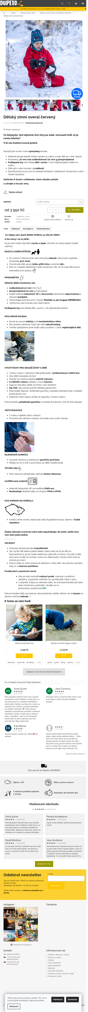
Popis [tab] (6, 229)
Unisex (27, 216)
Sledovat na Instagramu (22, 945)
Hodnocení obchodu (44, 804)
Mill (44, 588)
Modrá (18, 219)
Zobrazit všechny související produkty (44, 672)
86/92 (63, 662)
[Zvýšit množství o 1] (61, 210)
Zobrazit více (44, 864)
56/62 (49, 662)
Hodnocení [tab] (16, 229)
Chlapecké (20, 216)
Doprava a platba (54, 957)
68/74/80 (11, 662)
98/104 (70, 662)
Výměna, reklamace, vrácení (58, 955)
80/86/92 (30, 662)
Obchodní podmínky (55, 971)
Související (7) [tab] (28, 229)
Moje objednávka (54, 965)
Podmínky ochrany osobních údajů (61, 974)
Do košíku (76, 210)
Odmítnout (58, 999)
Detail (24, 656)
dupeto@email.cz (13, 954)
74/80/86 (20, 662)
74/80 (56, 662)
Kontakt (51, 960)
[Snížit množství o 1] (50, 210)
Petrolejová (26, 219)
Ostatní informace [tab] (43, 229)
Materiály (51, 968)
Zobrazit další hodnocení (75, 754)
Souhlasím (72, 999)
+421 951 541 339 (13, 962)
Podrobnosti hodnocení (34, 123)
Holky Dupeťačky (54, 963)
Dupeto (19, 222)
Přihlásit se (56, 886)
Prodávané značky (55, 976)
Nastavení (14, 1006)
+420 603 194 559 (13, 957)
